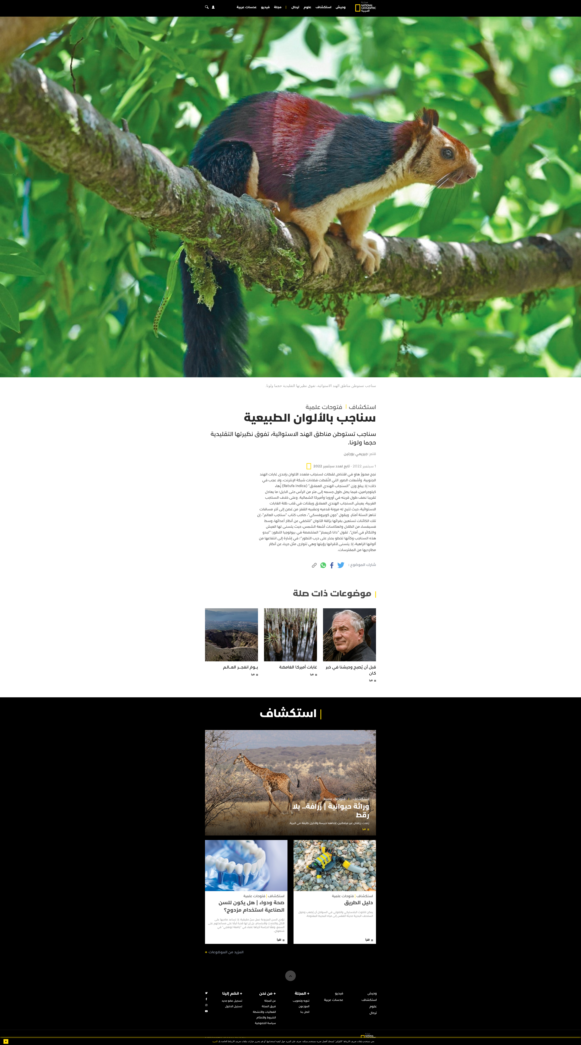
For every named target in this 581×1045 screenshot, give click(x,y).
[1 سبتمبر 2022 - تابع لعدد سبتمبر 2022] (341, 459)
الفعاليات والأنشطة (264, 1012)
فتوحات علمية (324, 407)
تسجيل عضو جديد (232, 1001)
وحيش (341, 7)
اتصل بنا (304, 1012)
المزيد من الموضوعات (226, 952)
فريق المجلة (269, 1006)
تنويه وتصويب (301, 1001)
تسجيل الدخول (233, 1006)
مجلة (277, 7)
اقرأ (371, 680)
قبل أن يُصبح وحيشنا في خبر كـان (351, 670)
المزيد (215, 1041)
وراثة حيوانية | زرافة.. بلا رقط (330, 811)
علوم (307, 7)
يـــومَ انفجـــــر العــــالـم (240, 667)
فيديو (265, 7)
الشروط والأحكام (266, 1018)
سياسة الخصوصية (265, 1023)
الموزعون (304, 1006)
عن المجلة (270, 1001)
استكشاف (323, 7)
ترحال (295, 7)
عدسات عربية (247, 7)
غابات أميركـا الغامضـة (298, 667)
